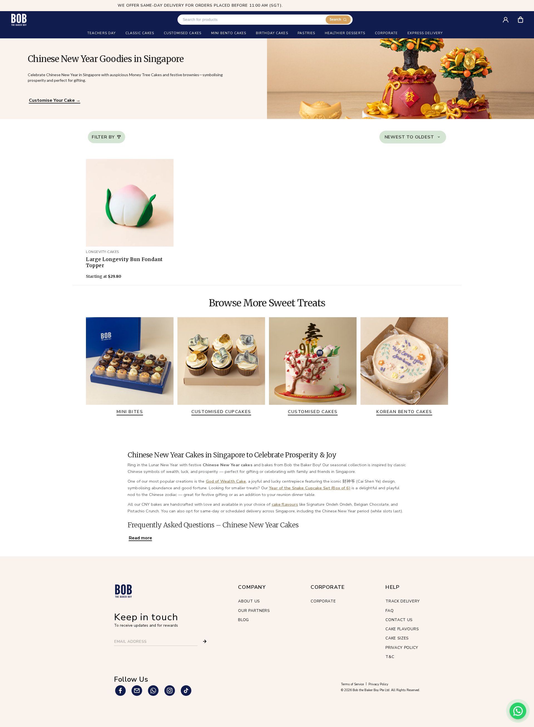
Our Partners (254, 610)
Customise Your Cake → (54, 100)
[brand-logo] (19, 19)
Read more (140, 537)
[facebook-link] (120, 690)
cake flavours (285, 504)
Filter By (103, 137)
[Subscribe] (204, 641)
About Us (249, 601)
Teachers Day (101, 33)
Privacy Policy (401, 647)
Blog (243, 619)
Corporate (323, 601)
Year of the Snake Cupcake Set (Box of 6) (309, 488)
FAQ (389, 610)
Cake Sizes (397, 638)
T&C (389, 656)
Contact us (399, 619)
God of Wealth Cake (226, 481)
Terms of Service (352, 684)
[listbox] (412, 137)
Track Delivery (402, 601)
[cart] (524, 18)
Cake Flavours (402, 629)
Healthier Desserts (345, 33)
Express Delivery (425, 33)
